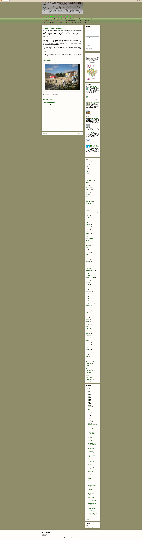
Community (88, 199)
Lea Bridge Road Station (90, 270)
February (89, 421)
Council (87, 206)
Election (87, 219)
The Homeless (90, 441)
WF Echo (87, 365)
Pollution (87, 317)
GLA (86, 242)
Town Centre (88, 349)
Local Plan (87, 284)
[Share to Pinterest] (57, 94)
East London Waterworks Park (91, 212)
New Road (87, 298)
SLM (86, 330)
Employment (88, 222)
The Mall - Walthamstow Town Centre (94, 103)
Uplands (87, 356)
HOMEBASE (68, 22)
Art (86, 166)
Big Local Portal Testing (92, 480)
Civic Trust (87, 192)
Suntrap (87, 345)
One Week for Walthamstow (90, 506)
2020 (88, 394)
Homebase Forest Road (94, 124)
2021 (88, 393)
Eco (86, 213)
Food (87, 236)
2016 (88, 400)
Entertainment (88, 224)
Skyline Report (88, 328)
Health (87, 249)
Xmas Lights (88, 381)
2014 (88, 403)
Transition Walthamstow (92, 470)
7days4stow (90, 464)
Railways (87, 319)
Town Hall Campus (89, 351)
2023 (88, 390)
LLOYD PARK (88, 280)
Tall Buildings (88, 347)
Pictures (87, 314)
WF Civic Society (68, 18)
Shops (87, 326)
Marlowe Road (88, 291)
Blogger (76, 537)
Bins (86, 175)
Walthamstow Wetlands (90, 361)
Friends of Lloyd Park (54, 20)
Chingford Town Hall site (92, 500)
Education (87, 217)
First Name (88, 37)
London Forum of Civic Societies (52, 18)
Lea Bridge (88, 268)
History (87, 254)
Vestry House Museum (90, 358)
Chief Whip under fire (91, 473)
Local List (87, 282)
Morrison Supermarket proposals (92, 504)
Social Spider (88, 333)
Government (88, 243)
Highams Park (88, 252)
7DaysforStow (90, 489)
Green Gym (90, 438)
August (89, 412)
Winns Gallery (88, 372)
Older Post (80, 133)
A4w (86, 162)
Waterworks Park (89, 363)
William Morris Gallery (89, 370)
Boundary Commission (90, 180)
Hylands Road (88, 261)
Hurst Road (88, 259)
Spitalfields (88, 337)
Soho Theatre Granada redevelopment (72, 20)
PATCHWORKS (85, 22)
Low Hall (87, 287)
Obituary (87, 301)
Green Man (88, 245)
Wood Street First (89, 377)
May (89, 417)
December (90, 406)
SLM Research (90, 458)
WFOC (88, 525)
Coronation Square (89, 203)
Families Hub (88, 233)
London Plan (88, 286)
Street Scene (88, 342)
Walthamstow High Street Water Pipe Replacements (92, 460)
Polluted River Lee (91, 448)
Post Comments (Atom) (64, 136)
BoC (86, 178)
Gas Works (88, 240)
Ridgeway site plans (47, 60)
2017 (88, 399)
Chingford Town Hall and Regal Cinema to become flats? (92, 510)
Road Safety (88, 321)
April (89, 418)
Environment (88, 226)
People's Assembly (89, 310)
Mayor (87, 293)
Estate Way (88, 229)
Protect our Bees (91, 449)
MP (86, 296)
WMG (87, 375)
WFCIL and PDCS (91, 428)
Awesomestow (90, 440)
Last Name (88, 40)
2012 (88, 519)
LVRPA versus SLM (91, 466)
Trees (87, 354)
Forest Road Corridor (89, 238)
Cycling (87, 208)
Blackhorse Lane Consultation (91, 446)
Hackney (87, 247)
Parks (87, 307)
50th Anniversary (89, 161)
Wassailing (89, 478)
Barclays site (88, 171)
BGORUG (87, 173)
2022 (88, 391)
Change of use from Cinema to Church (91, 433)
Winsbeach (88, 374)
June (89, 415)
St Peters (87, 340)
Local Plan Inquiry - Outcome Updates (93, 87)
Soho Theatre (88, 335)
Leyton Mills (88, 275)
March (89, 420)
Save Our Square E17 (59, 22)
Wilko (87, 368)
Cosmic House (88, 205)
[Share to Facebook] (56, 94)
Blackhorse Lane (89, 176)
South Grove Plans (91, 471)
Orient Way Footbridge (90, 303)
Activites (87, 164)
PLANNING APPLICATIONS (76, 22)
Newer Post (45, 133)
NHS (86, 300)
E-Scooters (88, 210)
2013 (88, 405)
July (89, 414)
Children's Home (89, 189)
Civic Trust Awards (91, 463)
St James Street (90, 451)
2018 (88, 397)
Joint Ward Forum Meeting (91, 494)
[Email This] (53, 94)
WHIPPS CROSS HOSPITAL (85, 20)
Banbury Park (88, 169)
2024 (88, 388)
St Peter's (87, 338)
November (90, 408)
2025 (88, 387)
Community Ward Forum (83, 18)
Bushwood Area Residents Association (92, 483)
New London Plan (89, 55)
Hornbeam (61, 20)
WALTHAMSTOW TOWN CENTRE (48, 22)
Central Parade (88, 187)
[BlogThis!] (54, 94)
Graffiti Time (90, 437)
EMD (87, 220)
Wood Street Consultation (92, 495)
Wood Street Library (89, 379)
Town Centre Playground (94, 110)
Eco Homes (88, 215)
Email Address (89, 34)
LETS (89, 481)
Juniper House (88, 266)
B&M (86, 168)
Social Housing (88, 331)
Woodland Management (92, 508)
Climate (87, 196)
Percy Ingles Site (89, 312)
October (89, 409)
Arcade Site (90, 501)
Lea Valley (87, 273)
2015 (88, 402)
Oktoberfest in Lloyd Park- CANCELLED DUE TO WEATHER (94, 146)
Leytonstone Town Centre (90, 277)
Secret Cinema (88, 324)
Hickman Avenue (89, 250)
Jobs (86, 264)
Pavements (88, 308)
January (89, 423)
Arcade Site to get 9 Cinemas (91, 515)
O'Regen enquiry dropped (92, 513)
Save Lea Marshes (46, 20)
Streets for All (88, 344)
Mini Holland (75, 18)
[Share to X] (55, 94)
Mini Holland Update (90, 132)
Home (44, 18)
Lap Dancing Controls (91, 455)
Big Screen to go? (91, 456)
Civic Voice (61, 18)
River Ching (90, 474)
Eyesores (87, 231)
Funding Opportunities (94, 118)
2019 (88, 396)
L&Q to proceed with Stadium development (92, 444)
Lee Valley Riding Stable (92, 498)
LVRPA (90, 18)
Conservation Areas (89, 201)
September (90, 411)
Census (87, 185)
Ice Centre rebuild (91, 497)
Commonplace (88, 198)
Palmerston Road (89, 305)
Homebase (88, 256)
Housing (87, 257)
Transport (87, 352)
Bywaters (87, 182)
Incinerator (88, 263)
